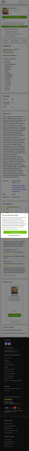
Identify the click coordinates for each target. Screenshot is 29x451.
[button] (14, 229)
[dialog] (14, 225)
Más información (20, 227)
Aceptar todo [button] (14, 232)
